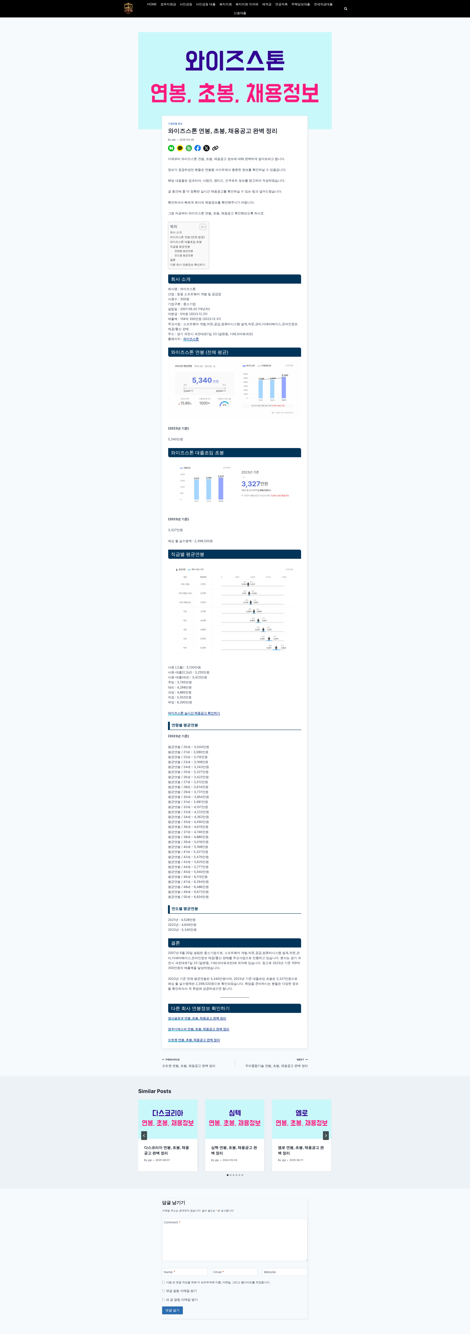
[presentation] (168, 1119)
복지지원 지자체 (247, 4)
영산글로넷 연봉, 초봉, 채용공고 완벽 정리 (197, 1018)
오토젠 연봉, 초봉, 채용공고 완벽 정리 (194, 1040)
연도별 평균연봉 (183, 255)
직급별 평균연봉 (180, 246)
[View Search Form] (345, 9)
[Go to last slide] (144, 1135)
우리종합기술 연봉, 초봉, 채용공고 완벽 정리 (276, 1063)
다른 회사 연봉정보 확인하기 (187, 264)
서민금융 (186, 4)
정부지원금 (168, 4)
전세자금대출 (323, 4)
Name (169, 1272)
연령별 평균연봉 (183, 250)
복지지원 (225, 4)
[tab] (228, 1175)
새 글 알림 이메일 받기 (182, 1299)
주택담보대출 (300, 4)
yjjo (174, 139)
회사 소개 (176, 232)
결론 (173, 260)
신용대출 (240, 13)
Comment (172, 1222)
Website (270, 1272)
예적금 (267, 4)
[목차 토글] (201, 227)
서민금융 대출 (206, 4)
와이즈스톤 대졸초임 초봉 (186, 242)
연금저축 (281, 4)
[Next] (326, 1135)
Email (219, 1272)
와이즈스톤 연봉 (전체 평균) (187, 237)
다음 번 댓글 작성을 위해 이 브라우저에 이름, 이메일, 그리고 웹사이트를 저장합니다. (218, 1282)
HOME (152, 4)
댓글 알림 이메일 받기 (181, 1291)
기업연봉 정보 (175, 123)
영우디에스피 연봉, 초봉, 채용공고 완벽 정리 (198, 1029)
